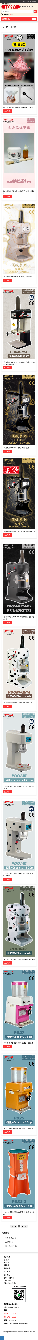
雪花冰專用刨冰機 (10, 1238)
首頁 (7, 27)
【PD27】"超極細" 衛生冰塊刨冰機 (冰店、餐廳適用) (18, 1043)
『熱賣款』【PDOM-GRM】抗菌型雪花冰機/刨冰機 (17, 702)
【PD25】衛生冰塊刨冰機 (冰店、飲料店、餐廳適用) (18, 1128)
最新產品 (7, 1268)
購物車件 (8, 14)
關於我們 (6, 1260)
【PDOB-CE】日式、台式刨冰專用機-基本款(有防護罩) (19, 959)
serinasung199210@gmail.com (19, 1323)
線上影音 (7, 1271)
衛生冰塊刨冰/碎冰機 (11, 1246)
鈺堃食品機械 (6, 19)
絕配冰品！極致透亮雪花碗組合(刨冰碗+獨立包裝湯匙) (18, 107)
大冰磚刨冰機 (9, 1242)
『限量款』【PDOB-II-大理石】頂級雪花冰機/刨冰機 (17, 276)
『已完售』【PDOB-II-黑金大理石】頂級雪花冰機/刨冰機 (19, 531)
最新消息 (6, 1262)
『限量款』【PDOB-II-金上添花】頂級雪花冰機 (16, 448)
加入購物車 (7, 111)
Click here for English (29, 1)
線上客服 (6, 1265)
